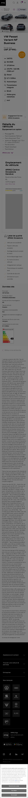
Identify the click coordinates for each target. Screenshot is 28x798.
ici (15, 780)
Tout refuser (14, 790)
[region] (14, 781)
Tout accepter (14, 795)
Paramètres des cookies (14, 786)
